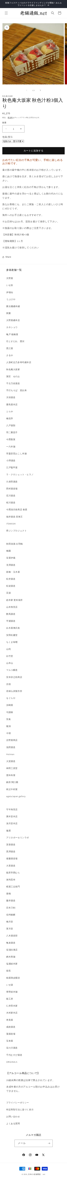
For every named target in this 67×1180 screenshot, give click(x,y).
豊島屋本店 (12, 404)
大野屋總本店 (13, 320)
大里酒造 (10, 865)
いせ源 (9, 984)
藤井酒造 (10, 900)
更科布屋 (10, 775)
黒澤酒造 (10, 851)
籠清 (8, 726)
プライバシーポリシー (17, 1102)
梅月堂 (9, 921)
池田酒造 (10, 747)
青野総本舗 (12, 991)
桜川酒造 (10, 502)
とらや (9, 411)
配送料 (10, 118)
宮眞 (8, 719)
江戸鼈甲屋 (12, 467)
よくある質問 (13, 1123)
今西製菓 (10, 439)
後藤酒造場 (12, 858)
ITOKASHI (11, 523)
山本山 (9, 663)
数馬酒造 (10, 614)
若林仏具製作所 (14, 691)
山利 (8, 649)
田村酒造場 (12, 488)
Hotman (10, 754)
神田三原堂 (12, 768)
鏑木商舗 (10, 956)
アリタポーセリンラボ (17, 837)
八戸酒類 (10, 425)
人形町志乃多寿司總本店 (18, 362)
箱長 (8, 970)
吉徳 (8, 684)
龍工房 (9, 998)
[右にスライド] (40, 90)
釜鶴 (8, 893)
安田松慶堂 (12, 635)
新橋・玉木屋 (13, 572)
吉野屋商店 (12, 740)
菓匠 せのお (13, 376)
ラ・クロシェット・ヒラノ (20, 474)
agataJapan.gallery (16, 796)
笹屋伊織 (10, 557)
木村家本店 (12, 1012)
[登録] (49, 1143)
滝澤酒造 (10, 565)
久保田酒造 (12, 481)
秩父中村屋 (12, 789)
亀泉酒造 (10, 942)
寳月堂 (9, 928)
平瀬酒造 (10, 621)
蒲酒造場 (10, 1033)
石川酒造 (10, 495)
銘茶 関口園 (12, 782)
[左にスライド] (26, 90)
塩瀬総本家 (12, 963)
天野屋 (9, 278)
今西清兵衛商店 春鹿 (16, 509)
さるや (9, 355)
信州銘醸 (10, 914)
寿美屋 (9, 1019)
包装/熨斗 (7, 136)
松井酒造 (10, 579)
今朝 (8, 733)
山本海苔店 (12, 607)
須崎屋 (9, 705)
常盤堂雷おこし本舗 (16, 453)
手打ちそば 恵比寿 (16, 390)
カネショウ (12, 327)
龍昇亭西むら (13, 872)
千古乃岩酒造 (13, 383)
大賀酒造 (10, 761)
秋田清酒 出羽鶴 (14, 543)
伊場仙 (9, 292)
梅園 (8, 550)
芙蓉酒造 (10, 844)
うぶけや (10, 299)
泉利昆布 (10, 879)
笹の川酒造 (12, 1047)
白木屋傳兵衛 (13, 628)
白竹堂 (9, 656)
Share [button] (8, 256)
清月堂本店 (12, 823)
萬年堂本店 (12, 816)
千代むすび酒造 (14, 1055)
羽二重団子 (12, 432)
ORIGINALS (11, 1062)
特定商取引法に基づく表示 (20, 1109)
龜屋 (8, 830)
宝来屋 (9, 1040)
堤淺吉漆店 (12, 949)
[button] (6, 13)
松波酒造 (10, 585)
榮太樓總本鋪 (13, 306)
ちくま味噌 (12, 642)
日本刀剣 (10, 907)
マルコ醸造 (12, 670)
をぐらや (10, 698)
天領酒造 (10, 397)
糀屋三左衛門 (13, 886)
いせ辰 (9, 285)
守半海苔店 (12, 809)
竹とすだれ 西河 (15, 341)
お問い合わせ (13, 1116)
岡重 (8, 313)
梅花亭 (9, 418)
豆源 (8, 592)
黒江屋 (9, 348)
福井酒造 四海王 (14, 516)
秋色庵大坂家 (13, 369)
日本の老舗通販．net (36, 1174)
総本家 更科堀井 (14, 600)
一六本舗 (10, 446)
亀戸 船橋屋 (12, 334)
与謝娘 (9, 712)
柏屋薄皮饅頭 (13, 977)
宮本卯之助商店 (14, 677)
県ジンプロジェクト (16, 530)
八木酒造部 (12, 935)
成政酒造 (10, 1026)
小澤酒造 (10, 460)
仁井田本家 (12, 1005)
